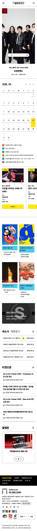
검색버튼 (33, 3)
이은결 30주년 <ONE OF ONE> (13, 145)
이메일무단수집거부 (26, 478)
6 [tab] (18, 55)
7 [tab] (20, 55)
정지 (27, 55)
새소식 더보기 (33, 331)
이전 (16, 459)
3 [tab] (13, 55)
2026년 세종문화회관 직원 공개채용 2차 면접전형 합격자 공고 (14, 344)
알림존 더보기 (33, 428)
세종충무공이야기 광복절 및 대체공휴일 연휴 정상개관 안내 (14, 357)
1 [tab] (10, 55)
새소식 (5, 331)
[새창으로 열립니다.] (9, 512)
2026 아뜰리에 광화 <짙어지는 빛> (14, 162)
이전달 (26, 84)
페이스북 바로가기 (3, 507)
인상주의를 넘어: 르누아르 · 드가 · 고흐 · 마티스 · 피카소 (20, 158)
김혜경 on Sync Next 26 (12, 152)
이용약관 (16, 478)
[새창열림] (9, 234)
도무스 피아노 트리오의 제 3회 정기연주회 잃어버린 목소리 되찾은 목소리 (20, 155)
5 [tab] (16, 55)
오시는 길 (27, 480)
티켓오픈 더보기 (33, 367)
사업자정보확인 (26, 503)
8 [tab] (21, 55)
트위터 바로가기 (10, 507)
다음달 (33, 84)
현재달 (29, 84)
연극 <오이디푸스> (10, 148)
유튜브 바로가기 (18, 507)
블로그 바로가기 (7, 507)
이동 (31, 517)
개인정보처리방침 (7, 478)
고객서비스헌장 (6, 480)
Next (33, 30)
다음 (21, 459)
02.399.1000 (15, 492)
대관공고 (15, 331)
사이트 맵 (4, 483)
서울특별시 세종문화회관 (18, 3)
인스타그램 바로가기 (14, 507)
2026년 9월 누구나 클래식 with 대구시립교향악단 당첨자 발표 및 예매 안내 (14, 338)
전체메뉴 (3, 3)
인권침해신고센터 (17, 480)
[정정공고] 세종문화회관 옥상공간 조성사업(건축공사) (14, 351)
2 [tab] (12, 55)
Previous (3, 30)
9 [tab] (23, 55)
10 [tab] (25, 55)
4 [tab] (15, 55)
